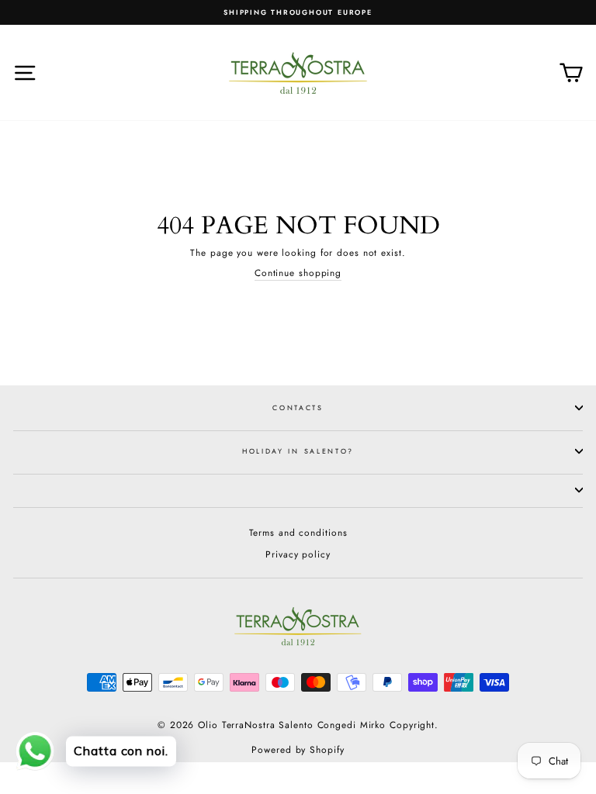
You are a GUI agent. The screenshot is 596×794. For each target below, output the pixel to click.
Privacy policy (298, 554)
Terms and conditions (298, 532)
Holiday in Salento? (298, 451)
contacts (297, 407)
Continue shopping (298, 273)
